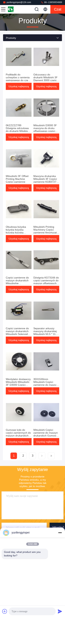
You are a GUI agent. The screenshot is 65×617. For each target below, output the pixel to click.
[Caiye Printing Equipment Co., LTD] (15, 9)
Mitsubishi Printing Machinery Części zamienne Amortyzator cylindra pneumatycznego (46, 232)
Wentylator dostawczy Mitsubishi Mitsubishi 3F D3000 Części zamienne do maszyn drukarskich (18, 385)
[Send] (60, 611)
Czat (57, 9)
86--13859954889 (53, 2)
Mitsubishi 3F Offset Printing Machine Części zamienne (17, 179)
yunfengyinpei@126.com (18, 2)
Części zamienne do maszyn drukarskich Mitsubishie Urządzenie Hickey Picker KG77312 (17, 283)
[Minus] (60, 532)
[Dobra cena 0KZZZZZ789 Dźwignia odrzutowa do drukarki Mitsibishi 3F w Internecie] (19, 107)
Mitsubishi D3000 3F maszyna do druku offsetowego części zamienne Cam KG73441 (45, 131)
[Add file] (4, 611)
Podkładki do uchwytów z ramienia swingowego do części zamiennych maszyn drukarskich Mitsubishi (18, 80)
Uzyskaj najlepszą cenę (18, 87)
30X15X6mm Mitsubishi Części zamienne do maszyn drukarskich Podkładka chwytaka (46, 385)
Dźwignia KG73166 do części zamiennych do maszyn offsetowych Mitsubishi (46, 282)
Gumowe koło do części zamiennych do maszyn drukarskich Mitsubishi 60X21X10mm (18, 435)
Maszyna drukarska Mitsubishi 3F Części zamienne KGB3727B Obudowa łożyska (45, 180)
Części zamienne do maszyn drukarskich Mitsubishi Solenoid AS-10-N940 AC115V (18, 332)
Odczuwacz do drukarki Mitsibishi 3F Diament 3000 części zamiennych (45, 79)
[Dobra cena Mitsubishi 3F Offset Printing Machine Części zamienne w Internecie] (19, 158)
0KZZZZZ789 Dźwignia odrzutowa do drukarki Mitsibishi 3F (18, 129)
